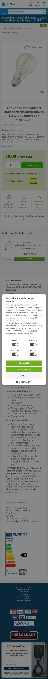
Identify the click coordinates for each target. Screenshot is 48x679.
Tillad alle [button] (24, 363)
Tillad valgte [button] (24, 369)
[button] (24, 383)
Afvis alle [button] (24, 376)
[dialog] (24, 339)
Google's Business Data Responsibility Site (21, 332)
